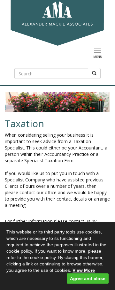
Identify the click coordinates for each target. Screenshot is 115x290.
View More (84, 270)
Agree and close (87, 278)
